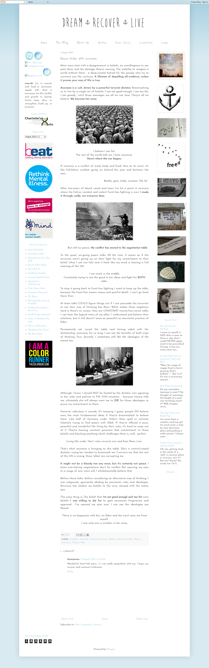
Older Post (142, 619)
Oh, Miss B (34, 269)
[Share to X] (84, 534)
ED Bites (32, 296)
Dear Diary (122, 43)
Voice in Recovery (37, 326)
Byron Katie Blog (37, 265)
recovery (66, 543)
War (83, 543)
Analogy (73, 539)
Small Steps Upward (39, 314)
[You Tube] (33, 62)
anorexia (84, 539)
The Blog (62, 43)
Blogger (111, 649)
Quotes (102, 43)
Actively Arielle (36, 254)
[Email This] (77, 534)
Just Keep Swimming (171, 386)
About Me (83, 43)
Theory (76, 543)
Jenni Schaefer (36, 249)
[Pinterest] (29, 59)
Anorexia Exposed (37, 292)
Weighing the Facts (38, 330)
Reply (70, 571)
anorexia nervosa (99, 539)
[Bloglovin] (33, 76)
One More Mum (36, 288)
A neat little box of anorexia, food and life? (170, 359)
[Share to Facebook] (87, 534)
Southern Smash (36, 273)
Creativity (145, 43)
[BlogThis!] (80, 534)
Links (164, 43)
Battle (112, 539)
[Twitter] (38, 59)
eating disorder (125, 539)
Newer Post (67, 619)
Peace (137, 539)
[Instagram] (34, 66)
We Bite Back (35, 334)
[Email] (47, 76)
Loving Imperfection (39, 277)
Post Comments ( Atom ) (88, 624)
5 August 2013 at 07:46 (92, 559)
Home (44, 43)
